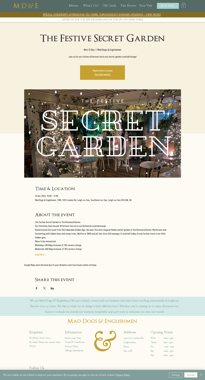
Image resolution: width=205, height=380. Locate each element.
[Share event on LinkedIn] (52, 288)
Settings (176, 374)
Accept (191, 374)
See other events (102, 74)
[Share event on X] (44, 288)
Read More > (40, 254)
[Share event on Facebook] (36, 288)
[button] (168, 6)
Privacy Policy (123, 374)
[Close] (201, 374)
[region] (77, 6)
